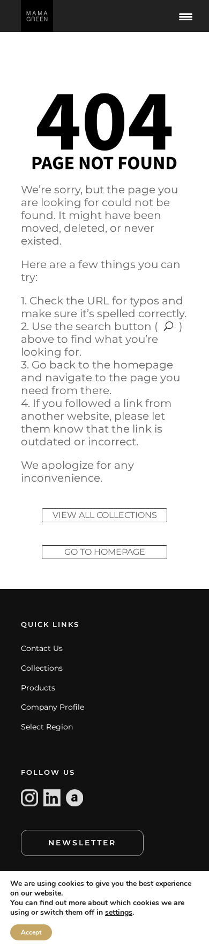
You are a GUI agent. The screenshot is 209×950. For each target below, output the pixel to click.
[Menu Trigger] (186, 16)
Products (38, 688)
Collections (42, 668)
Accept (31, 932)
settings (118, 912)
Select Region (47, 727)
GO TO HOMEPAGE (104, 552)
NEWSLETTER (82, 842)
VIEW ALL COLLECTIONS (105, 515)
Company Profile (52, 707)
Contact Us (42, 648)
